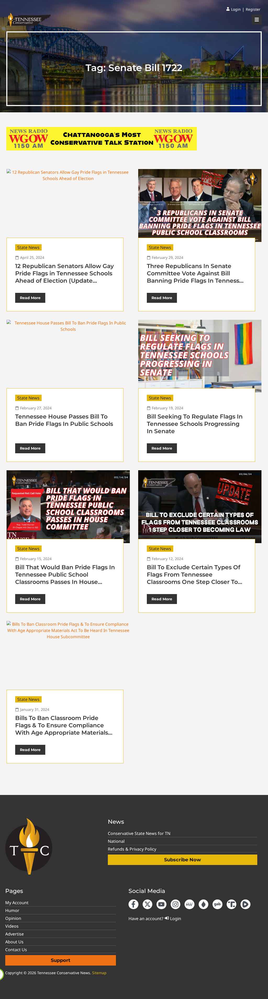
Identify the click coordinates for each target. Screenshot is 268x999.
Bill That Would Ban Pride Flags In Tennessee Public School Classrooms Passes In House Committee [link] (65, 578)
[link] (233, 9)
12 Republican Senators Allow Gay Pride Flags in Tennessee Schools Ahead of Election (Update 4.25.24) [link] (64, 277)
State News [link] (28, 247)
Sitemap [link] (99, 972)
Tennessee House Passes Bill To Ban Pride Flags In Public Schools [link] (64, 420)
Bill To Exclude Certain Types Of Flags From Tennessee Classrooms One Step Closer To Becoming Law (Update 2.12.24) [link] (193, 578)
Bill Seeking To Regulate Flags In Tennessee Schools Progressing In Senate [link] (195, 424)
